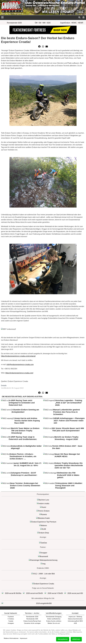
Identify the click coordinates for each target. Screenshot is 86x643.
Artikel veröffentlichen (53, 619)
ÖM (36, 23)
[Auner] (43, 507)
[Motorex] (43, 525)
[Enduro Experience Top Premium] (43, 522)
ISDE (49, 23)
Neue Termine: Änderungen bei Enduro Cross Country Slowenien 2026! (25, 485)
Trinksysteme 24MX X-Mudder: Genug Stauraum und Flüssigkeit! (69, 485)
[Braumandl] (43, 556)
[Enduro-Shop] (43, 533)
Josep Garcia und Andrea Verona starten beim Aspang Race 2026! (27, 420)
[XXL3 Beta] (43, 583)
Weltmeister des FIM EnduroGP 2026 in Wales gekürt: (68, 475)
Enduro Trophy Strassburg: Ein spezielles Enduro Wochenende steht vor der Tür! (69, 465)
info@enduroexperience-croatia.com (20, 364)
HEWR (80, 23)
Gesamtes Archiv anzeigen (32, 623)
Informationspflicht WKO (75, 621)
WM (43, 23)
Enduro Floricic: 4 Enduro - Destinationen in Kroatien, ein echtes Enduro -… (23, 456)
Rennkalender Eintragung (53, 616)
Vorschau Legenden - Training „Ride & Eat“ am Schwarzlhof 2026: (68, 402)
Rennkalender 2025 (32, 619)
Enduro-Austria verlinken (53, 621)
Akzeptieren (63, 639)
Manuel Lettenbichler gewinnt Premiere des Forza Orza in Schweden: (66, 412)
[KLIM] (43, 529)
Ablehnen (76, 639)
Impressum (23, 638)
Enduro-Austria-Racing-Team (32, 621)
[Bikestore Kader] (43, 518)
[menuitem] (83, 17)
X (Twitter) (11, 619)
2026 (32, 616)
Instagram (11, 623)
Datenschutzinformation (75, 619)
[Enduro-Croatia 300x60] (43, 503)
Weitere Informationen (11, 638)
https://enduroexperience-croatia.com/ (19, 373)
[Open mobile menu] (2, 17)
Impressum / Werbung (75, 616)
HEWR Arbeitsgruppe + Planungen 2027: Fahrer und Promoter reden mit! (69, 420)
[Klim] (43, 30)
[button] (39, 46)
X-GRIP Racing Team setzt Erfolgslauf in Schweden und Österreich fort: (22, 402)
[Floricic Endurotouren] (43, 511)
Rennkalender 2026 (14, 23)
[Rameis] (43, 514)
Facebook (11, 616)
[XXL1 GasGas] (43, 543)
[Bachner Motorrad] (43, 500)
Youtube (10, 621)
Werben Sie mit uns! (54, 623)
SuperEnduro (65, 23)
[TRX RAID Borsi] (43, 564)
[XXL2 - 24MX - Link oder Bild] (43, 574)
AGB (75, 623)
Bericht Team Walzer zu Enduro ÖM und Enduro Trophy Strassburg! (25, 430)
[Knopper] (43, 553)
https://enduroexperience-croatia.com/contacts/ (18, 356)
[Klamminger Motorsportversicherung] (43, 560)
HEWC (74, 23)
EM (40, 23)
